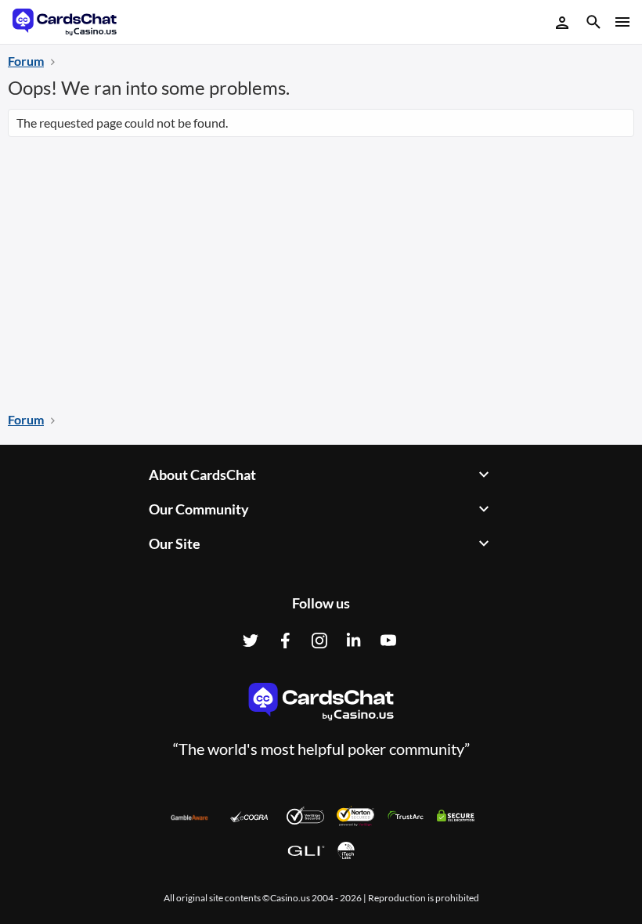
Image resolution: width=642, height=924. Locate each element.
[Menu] (621, 22)
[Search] (593, 24)
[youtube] (388, 640)
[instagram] (319, 640)
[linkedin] (354, 640)
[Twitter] (250, 640)
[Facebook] (285, 640)
